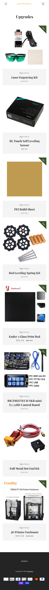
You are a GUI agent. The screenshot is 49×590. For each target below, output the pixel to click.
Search (24, 561)
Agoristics (30, 571)
